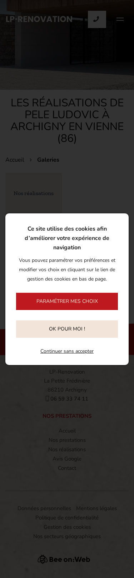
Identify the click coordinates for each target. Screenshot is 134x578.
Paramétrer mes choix (67, 301)
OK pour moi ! (67, 328)
